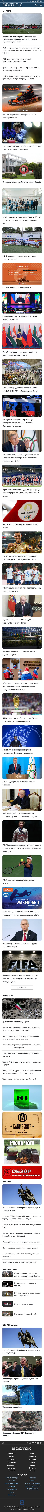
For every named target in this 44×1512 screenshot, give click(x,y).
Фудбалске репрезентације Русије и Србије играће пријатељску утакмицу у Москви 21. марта (21, 493)
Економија (12, 1462)
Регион (32, 1454)
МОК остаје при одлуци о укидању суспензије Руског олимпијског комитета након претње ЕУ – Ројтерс (21, 50)
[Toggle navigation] (40, 4)
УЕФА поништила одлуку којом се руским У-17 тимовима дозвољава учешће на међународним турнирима (20, 686)
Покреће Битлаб (32, 1489)
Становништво (11, 1489)
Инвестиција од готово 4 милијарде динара (19, 1248)
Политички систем (11, 1483)
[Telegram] (41, 1)
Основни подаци (11, 1478)
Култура (32, 1468)
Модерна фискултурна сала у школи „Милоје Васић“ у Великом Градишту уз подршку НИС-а (22, 220)
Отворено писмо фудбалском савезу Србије (22, 182)
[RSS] (3, 1)
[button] (41, 5)
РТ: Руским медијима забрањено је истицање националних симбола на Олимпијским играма (18, 423)
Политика (11, 1459)
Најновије (11, 1454)
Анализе (11, 1471)
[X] (30, 1)
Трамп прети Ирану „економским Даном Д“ (19, 1079)
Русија (11, 1456)
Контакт (32, 1480)
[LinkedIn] (38, 1)
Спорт (32, 1471)
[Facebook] (27, 1)
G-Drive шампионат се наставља (17, 288)
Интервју (32, 1456)
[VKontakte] (35, 1)
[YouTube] (33, 1)
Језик (12, 1492)
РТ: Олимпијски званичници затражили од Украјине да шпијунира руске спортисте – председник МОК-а (21, 458)
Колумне (32, 1459)
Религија (12, 1486)
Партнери (32, 1478)
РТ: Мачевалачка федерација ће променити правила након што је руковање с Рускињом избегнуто (22, 848)
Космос (32, 1462)
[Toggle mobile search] (36, 4)
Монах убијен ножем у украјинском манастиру (21, 1242)
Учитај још (22, 987)
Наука (32, 1465)
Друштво (11, 1468)
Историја (11, 1480)
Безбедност (11, 1465)
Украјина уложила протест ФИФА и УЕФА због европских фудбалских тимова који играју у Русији (20, 978)
